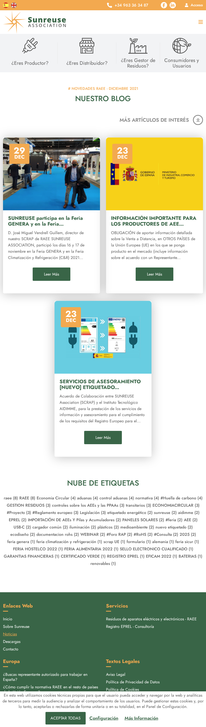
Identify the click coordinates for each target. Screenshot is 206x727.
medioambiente (137, 527)
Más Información (141, 718)
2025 (188, 534)
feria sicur (187, 542)
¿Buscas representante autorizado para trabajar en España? (45, 677)
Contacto (10, 649)
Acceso (197, 5)
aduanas (87, 498)
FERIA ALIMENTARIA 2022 (91, 549)
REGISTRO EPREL (125, 556)
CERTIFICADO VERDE (83, 556)
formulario (139, 542)
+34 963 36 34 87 (131, 5)
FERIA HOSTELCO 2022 (38, 549)
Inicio (7, 619)
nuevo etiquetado (174, 527)
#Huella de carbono (181, 498)
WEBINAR (92, 534)
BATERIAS (190, 556)
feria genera (21, 542)
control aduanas (116, 498)
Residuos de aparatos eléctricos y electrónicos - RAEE (151, 619)
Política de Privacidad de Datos (133, 682)
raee (11, 498)
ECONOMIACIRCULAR (175, 505)
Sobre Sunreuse (16, 626)
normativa (147, 498)
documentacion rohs (57, 534)
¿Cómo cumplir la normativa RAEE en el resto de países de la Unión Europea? (50, 689)
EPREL (17, 520)
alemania (163, 542)
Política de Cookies (122, 689)
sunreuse (165, 512)
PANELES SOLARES (143, 520)
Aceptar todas (65, 718)
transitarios (138, 505)
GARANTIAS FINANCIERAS (31, 556)
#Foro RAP (119, 534)
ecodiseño (22, 534)
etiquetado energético (129, 512)
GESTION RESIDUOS (28, 505)
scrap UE (114, 542)
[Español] (6, 5)
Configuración (103, 718)
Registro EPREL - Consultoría (130, 626)
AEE (190, 520)
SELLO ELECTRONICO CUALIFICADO (156, 549)
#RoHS (143, 534)
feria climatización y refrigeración (69, 542)
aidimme (188, 512)
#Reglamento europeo (55, 512)
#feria (174, 520)
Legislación (93, 512)
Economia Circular (56, 498)
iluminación (82, 527)
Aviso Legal (115, 674)
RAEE (27, 498)
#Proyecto (19, 512)
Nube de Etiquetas (103, 483)
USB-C (22, 527)
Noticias (10, 634)
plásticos (108, 527)
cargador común (50, 527)
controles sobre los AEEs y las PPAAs (88, 505)
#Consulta (166, 534)
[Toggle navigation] (199, 22)
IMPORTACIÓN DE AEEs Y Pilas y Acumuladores (74, 520)
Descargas (11, 641)
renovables (103, 563)
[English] (14, 5)
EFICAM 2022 (161, 556)
